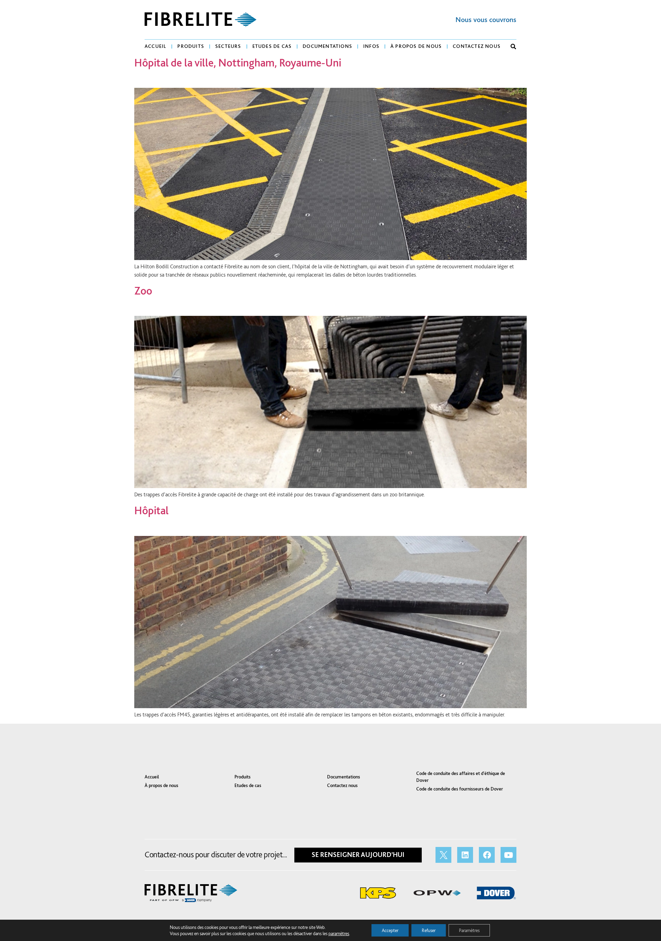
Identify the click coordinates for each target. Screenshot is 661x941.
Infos (371, 46)
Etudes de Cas (272, 46)
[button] (513, 46)
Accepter (390, 930)
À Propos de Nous (416, 46)
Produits (190, 46)
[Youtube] (508, 855)
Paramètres (469, 930)
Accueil (155, 46)
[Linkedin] (465, 855)
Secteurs (228, 46)
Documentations (327, 46)
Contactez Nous (477, 46)
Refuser (429, 930)
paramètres (338, 933)
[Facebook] (487, 855)
